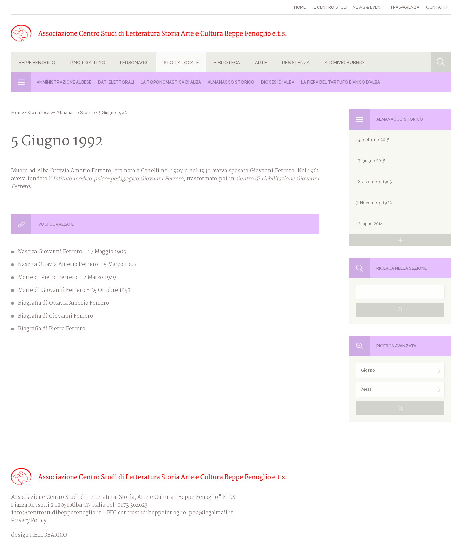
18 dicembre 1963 (374, 181)
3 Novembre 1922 (374, 202)
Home (300, 7)
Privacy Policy (28, 520)
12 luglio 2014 (369, 223)
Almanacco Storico (231, 82)
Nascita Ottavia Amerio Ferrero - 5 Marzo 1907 (77, 265)
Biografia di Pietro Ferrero (51, 329)
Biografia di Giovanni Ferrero (55, 316)
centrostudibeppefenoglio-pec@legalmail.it (175, 513)
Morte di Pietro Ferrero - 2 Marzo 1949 (67, 277)
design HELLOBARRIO (39, 535)
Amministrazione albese (64, 82)
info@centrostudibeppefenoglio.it (56, 513)
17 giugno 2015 (370, 160)
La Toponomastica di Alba (171, 82)
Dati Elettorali (116, 82)
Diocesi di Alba (277, 82)
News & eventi (369, 7)
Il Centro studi (330, 7)
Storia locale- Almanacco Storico (61, 112)
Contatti (436, 7)
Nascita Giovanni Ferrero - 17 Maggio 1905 (72, 252)
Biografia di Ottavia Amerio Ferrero (63, 303)
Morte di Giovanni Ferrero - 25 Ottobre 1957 (74, 290)
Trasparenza (404, 7)
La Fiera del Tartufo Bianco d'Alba (340, 82)
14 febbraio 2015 (372, 139)
